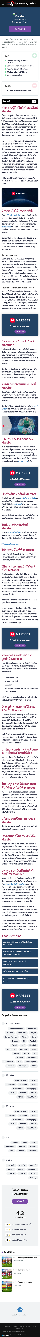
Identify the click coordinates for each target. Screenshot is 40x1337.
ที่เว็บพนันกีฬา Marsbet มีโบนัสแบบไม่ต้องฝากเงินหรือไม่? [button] (17, 953)
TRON (20, 1097)
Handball (32, 1045)
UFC (19, 1062)
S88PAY (23, 1093)
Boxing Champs (11, 1037)
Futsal (14, 1045)
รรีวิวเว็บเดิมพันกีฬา (13, 215)
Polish (33, 1142)
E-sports (15, 1041)
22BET (28, 1326)
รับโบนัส (19, 29)
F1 (24, 1041)
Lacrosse (23, 1049)
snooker (20, 1058)
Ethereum (23, 1085)
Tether (33, 1093)
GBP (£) (10, 1169)
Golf (23, 1045)
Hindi (25, 1142)
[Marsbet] (20, 324)
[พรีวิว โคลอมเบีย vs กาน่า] (7, 1291)
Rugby (26, 1053)
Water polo (23, 1066)
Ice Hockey (11, 1049)
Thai (11, 1151)
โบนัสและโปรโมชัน (14, 532)
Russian (22, 1147)
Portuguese (10, 1147)
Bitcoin (33, 1080)
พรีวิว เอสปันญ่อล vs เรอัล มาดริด (25, 1257)
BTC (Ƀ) (22, 1165)
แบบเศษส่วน (23, 461)
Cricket (24, 1037)
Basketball (22, 1033)
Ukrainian (32, 1151)
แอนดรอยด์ (17, 504)
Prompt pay (31, 1089)
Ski (35, 1053)
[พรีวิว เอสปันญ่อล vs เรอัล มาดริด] (7, 1266)
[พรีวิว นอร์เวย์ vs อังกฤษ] (7, 1279)
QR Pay (12, 1093)
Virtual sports (31, 1062)
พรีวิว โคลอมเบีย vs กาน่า (22, 1282)
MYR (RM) (32, 1169)
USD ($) (33, 1178)
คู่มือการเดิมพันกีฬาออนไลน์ (15, 884)
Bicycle (33, 1033)
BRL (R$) (11, 1165)
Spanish (33, 1147)
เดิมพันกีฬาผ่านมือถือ (28, 498)
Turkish (21, 1151)
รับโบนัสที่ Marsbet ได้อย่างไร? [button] (15, 971)
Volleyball (10, 1066)
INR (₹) (20, 1169)
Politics (16, 1053)
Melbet (18, 1328)
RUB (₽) (12, 1173)
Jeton (34, 1085)
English (15, 1142)
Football (33, 1041)
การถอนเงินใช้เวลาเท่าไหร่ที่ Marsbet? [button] (14, 963)
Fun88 (34, 1326)
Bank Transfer (20, 1080)
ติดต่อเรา (7, 1326)
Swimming (32, 1058)
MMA (34, 1049)
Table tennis (8, 1062)
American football (16, 1029)
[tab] (20, 943)
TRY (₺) (33, 1173)
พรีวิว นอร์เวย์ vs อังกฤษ (22, 1270)
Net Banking (17, 1089)
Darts (34, 1037)
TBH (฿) (22, 1173)
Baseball (10, 1033)
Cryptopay (11, 1085)
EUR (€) (33, 1165)
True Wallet (31, 1097)
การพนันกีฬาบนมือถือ (18, 1326)
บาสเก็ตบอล (6, 227)
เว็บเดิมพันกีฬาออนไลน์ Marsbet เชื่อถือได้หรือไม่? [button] (17, 943)
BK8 (23, 1328)
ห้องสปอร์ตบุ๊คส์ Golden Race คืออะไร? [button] (16, 979)
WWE (34, 1066)
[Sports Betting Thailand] (20, 3)
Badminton (32, 1029)
